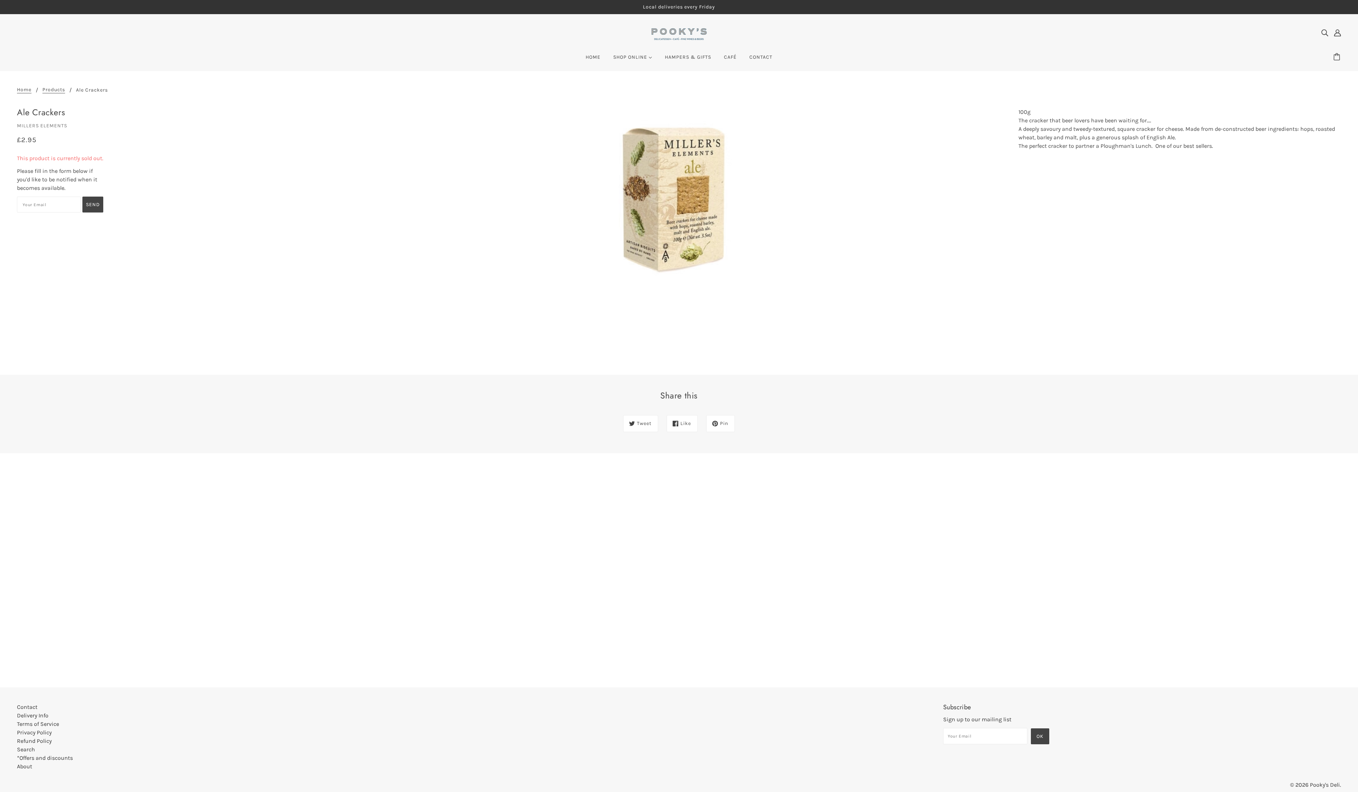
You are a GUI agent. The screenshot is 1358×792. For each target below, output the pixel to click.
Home (24, 90)
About (24, 766)
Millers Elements (42, 126)
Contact (27, 707)
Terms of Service (38, 724)
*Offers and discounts (45, 758)
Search (26, 749)
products (53, 90)
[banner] (679, 33)
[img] (1324, 32)
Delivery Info (32, 715)
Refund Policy (34, 741)
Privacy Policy (34, 732)
